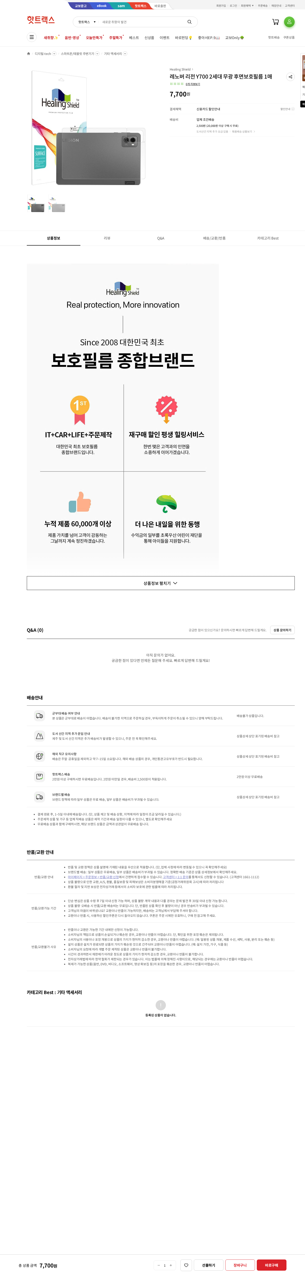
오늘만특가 (94, 37)
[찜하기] (186, 1265)
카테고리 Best (268, 238)
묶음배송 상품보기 (242, 131)
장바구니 (240, 1265)
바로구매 (271, 1265)
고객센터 (290, 5)
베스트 (134, 37)
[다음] (151, 130)
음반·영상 (72, 37)
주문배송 (263, 5)
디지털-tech (43, 53)
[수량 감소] (159, 1265)
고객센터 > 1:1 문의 (175, 877)
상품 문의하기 (282, 630)
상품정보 (53, 238)
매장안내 (276, 5)
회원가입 (221, 5)
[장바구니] (276, 22)
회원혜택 (246, 5)
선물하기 (208, 1265)
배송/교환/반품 (214, 238)
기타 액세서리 (113, 53)
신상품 (149, 37)
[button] (290, 77)
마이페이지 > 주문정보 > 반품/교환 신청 (93, 877)
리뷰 (107, 238)
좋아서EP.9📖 (209, 37)
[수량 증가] (171, 1265)
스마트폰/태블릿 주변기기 (77, 53)
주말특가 (115, 37)
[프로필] (289, 22)
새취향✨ (51, 37)
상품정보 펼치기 (157, 583)
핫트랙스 (84, 22)
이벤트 (165, 37)
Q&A (161, 238)
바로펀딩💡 (184, 37)
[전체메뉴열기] (32, 37)
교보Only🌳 (234, 37)
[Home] (28, 53)
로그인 (233, 5)
